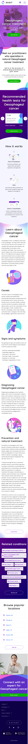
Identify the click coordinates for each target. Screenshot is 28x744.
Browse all (14, 592)
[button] (2, 118)
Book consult (14, 695)
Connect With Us (14, 81)
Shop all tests (14, 131)
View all (14, 647)
